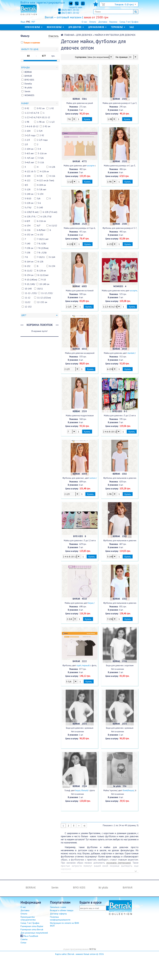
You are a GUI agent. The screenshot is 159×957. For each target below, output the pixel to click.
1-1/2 (52, 121)
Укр (33, 21)
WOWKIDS (29, 95)
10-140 (28, 288)
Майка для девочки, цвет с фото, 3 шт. (80, 165)
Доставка (102, 21)
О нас (84, 21)
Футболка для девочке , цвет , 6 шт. (79, 478)
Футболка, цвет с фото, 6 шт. (79, 665)
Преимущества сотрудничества (28, 918)
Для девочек (84, 34)
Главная (69, 34)
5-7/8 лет (41, 189)
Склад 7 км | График (129, 21)
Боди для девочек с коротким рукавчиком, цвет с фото (120, 665)
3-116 (41, 162)
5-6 (39, 203)
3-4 (39, 149)
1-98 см (41, 121)
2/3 (26, 144)
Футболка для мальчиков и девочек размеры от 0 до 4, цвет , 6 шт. (119, 478)
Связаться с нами (58, 907)
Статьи (23, 942)
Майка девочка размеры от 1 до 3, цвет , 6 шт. (120, 165)
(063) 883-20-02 (70, 10)
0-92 (27, 108)
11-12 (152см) (44, 297)
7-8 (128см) (42, 248)
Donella (28, 83)
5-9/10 (28, 198)
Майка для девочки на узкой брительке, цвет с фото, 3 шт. (79, 103)
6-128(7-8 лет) (32, 212)
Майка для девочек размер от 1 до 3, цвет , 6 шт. (120, 103)
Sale (131, 27)
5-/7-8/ (28, 207)
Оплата (92, 21)
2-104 (27, 130)
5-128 (27, 189)
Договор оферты (58, 913)
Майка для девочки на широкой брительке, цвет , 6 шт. (79, 353)
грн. (53, 55)
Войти (24, 2)
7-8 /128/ (41, 243)
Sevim (27, 91)
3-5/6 (41, 158)
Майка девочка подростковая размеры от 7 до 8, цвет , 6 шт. (79, 415)
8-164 (52, 257)
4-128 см (44, 171)
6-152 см (29, 234)
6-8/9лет (41, 230)
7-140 (27, 243)
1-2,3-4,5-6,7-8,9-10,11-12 (37, 117)
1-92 (51, 108)
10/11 (40, 288)
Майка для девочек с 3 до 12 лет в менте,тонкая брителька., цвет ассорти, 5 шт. (120, 415)
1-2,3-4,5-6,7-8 (32, 112)
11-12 (27, 297)
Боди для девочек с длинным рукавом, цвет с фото (80, 728)
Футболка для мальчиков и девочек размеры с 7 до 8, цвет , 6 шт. (120, 603)
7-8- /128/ (42, 252)
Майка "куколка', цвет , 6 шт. (119, 790)
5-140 (40, 207)
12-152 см (42, 302)
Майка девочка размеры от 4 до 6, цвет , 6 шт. (79, 228)
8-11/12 (28, 270)
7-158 (27, 252)
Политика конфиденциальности (60, 918)
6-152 (40, 234)
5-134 (40, 194)
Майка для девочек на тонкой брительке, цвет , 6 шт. (79, 290)
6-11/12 (53, 225)
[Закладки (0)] (95, 5)
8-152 (27, 266)
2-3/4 (39, 130)
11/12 (27, 302)
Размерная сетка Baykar (31, 926)
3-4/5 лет (29, 153)
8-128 (40, 261)
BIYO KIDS (29, 79)
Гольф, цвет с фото (80, 790)
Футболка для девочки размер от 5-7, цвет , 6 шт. (119, 228)
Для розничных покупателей (34, 932)
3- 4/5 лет (29, 158)
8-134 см (29, 275)
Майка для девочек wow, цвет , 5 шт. (120, 290)
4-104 (27, 176)
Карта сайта (60, 954)
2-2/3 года (42, 139)
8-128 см (41, 270)
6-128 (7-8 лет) (50, 212)
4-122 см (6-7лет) (45, 180)
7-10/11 (41, 257)
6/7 (38, 225)
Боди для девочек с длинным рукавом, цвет (119, 728)
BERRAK (28, 72)
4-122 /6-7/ (30, 171)
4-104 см (41, 185)
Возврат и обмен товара (61, 910)
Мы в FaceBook (30, 936)
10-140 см (44, 284)
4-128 (52, 167)
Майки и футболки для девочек (115, 34)
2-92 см (46, 126)
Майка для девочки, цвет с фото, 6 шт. (80, 603)
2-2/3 (27, 139)
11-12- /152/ (31, 293)
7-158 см (29, 248)
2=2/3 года (30, 135)
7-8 (26, 257)
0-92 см (41, 108)
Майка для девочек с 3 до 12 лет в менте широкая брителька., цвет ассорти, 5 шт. (80, 540)
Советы (23, 939)
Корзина (113, 21)
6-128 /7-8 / (30, 216)
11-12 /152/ (47, 293)
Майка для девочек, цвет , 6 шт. (120, 353)
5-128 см (29, 203)
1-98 (27, 121)
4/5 (26, 185)
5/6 (38, 198)
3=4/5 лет (29, 162)
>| (84, 825)
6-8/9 (27, 221)
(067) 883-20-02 (70, 13)
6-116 (27, 230)
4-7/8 (39, 176)
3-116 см (42, 153)
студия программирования (76, 949)
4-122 (27, 180)
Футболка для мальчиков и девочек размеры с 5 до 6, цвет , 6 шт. (120, 540)
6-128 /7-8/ (46, 216)
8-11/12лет (43, 275)
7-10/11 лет (42, 239)
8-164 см (29, 261)
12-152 (28, 306)
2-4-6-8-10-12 (32, 126)
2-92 (42, 135)
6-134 (27, 225)
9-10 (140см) (31, 279)
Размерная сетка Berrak (31, 929)
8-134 (52, 266)
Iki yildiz (28, 87)
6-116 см (41, 221)
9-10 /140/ (30, 284)
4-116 (52, 176)
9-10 (43, 279)
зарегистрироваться (50, 2)
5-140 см (29, 194)
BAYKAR (28, 75)
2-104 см (29, 149)
